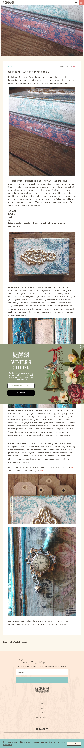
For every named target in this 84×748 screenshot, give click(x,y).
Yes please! (21, 393)
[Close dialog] (81, 346)
